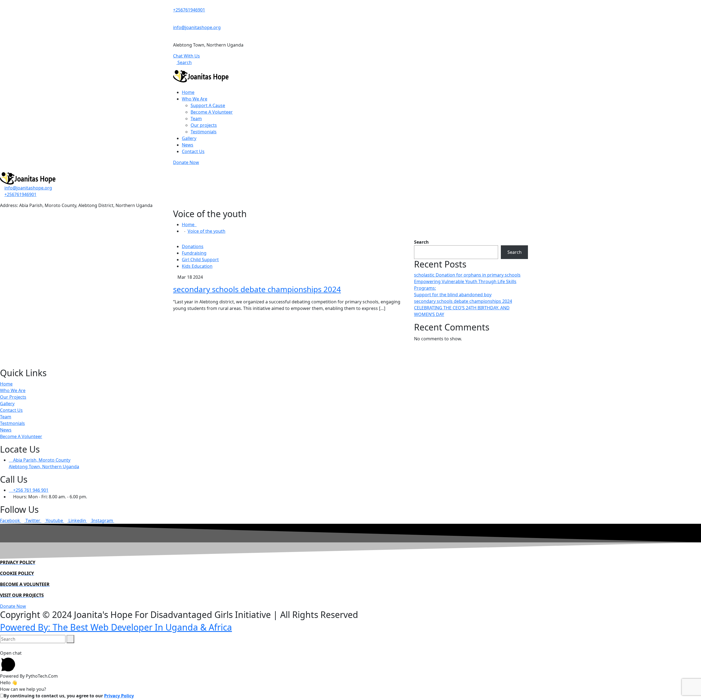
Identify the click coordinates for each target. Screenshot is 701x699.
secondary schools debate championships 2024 (257, 289)
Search (184, 62)
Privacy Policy (119, 696)
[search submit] (70, 639)
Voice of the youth (206, 231)
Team (196, 119)
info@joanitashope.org (197, 27)
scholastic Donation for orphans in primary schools (467, 275)
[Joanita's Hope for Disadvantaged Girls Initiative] (201, 76)
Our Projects (13, 397)
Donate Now (186, 162)
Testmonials (12, 423)
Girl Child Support (200, 260)
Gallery (189, 138)
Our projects (204, 125)
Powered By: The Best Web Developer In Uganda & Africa (116, 627)
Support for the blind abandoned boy (453, 295)
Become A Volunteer (212, 112)
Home (188, 92)
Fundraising (194, 253)
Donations (192, 246)
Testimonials (204, 132)
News (187, 145)
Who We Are (194, 99)
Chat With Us (186, 56)
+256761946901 (189, 10)
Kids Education (197, 266)
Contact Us (193, 151)
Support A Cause (208, 105)
